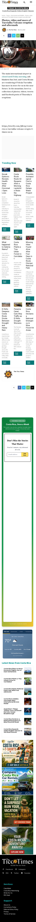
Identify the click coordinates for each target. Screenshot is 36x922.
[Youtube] (21, 873)
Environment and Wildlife (17, 15)
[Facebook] (9, 35)
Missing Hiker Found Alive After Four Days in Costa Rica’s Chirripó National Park (29, 255)
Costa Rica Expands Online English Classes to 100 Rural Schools (13, 730)
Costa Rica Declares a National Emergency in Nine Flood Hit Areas (30, 319)
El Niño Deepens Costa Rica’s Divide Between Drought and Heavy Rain (5, 319)
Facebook (9, 869)
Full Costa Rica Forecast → (17, 653)
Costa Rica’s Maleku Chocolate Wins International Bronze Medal (11, 701)
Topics (8, 15)
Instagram (22, 869)
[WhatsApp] (18, 35)
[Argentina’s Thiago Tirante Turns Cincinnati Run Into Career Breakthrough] (27, 711)
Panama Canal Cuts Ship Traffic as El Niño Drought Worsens (18, 316)
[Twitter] (14, 35)
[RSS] (3, 873)
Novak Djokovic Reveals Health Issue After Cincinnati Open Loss (6, 183)
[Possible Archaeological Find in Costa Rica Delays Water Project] (30, 170)
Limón (21, 631)
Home (3, 15)
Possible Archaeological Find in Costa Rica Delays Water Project (30, 183)
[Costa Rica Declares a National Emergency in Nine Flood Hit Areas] (30, 305)
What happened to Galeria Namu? (6, 245)
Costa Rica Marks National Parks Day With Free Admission (13, 690)
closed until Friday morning (14, 76)
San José (6, 631)
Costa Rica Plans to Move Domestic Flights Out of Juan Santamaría (13, 670)
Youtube (27, 873)
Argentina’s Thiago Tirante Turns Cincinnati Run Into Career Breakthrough (12, 711)
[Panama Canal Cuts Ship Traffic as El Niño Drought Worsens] (18, 305)
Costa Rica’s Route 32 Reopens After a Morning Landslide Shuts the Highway (18, 184)
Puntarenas (29, 631)
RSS (7, 873)
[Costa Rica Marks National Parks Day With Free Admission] (27, 691)
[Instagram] (16, 869)
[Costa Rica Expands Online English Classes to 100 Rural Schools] (27, 731)
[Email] (22, 35)
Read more (4, 229)
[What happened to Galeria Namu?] (6, 238)
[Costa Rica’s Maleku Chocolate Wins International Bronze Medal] (27, 701)
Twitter (16, 873)
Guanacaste (14, 631)
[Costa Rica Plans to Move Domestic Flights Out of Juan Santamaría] (27, 671)
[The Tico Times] (4, 30)
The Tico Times (13, 30)
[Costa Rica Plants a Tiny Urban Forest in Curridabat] (18, 238)
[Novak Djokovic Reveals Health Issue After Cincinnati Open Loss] (6, 170)
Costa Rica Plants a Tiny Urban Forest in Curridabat (18, 250)
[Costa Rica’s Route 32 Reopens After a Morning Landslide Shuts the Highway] (18, 170)
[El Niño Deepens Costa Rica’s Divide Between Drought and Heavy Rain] (6, 305)
